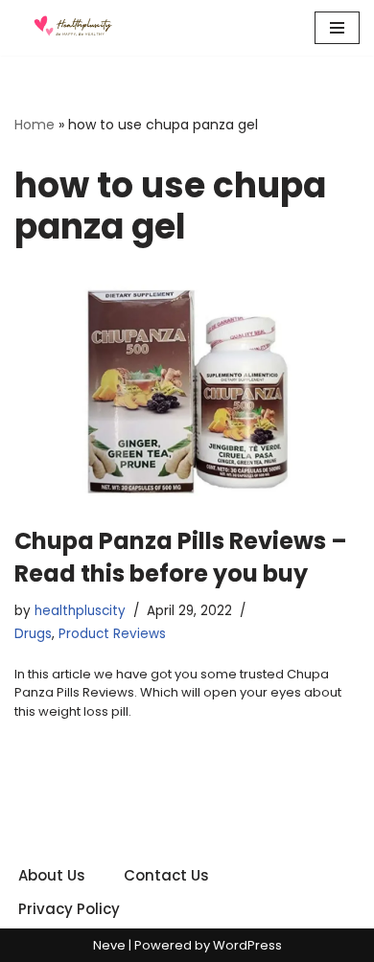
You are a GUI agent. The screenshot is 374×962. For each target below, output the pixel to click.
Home (34, 124)
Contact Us (166, 875)
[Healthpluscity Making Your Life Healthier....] (71, 27)
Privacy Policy (69, 909)
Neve (109, 945)
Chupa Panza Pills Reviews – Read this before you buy (180, 557)
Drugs (33, 634)
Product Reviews (112, 634)
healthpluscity (80, 611)
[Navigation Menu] (337, 27)
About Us (51, 875)
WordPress (247, 945)
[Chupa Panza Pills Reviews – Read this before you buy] (187, 391)
